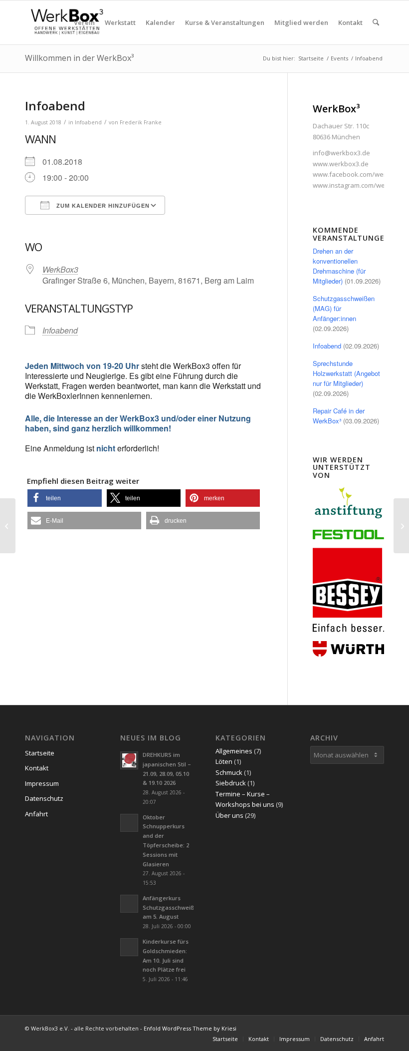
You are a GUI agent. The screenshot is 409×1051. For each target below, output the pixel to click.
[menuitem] (84, 22)
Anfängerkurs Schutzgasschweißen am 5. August (172, 907)
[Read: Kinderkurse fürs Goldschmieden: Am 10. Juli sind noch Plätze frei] (129, 947)
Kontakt (36, 767)
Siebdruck (230, 782)
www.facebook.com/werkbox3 (359, 174)
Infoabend (88, 122)
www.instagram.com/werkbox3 (359, 185)
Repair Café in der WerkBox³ (339, 415)
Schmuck (228, 772)
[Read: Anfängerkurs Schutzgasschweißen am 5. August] (129, 904)
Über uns (229, 815)
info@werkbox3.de (341, 152)
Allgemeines (233, 750)
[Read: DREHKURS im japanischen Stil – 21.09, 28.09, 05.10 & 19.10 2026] (129, 760)
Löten (223, 761)
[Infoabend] (7, 525)
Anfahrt (36, 813)
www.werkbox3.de (341, 163)
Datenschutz (44, 798)
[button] (64, 498)
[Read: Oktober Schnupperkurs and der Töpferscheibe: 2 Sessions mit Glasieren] (129, 823)
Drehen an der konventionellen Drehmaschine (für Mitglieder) (339, 266)
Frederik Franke (141, 122)
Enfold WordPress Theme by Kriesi (190, 1028)
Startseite (39, 752)
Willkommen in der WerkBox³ (79, 57)
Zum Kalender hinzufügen (102, 206)
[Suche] (376, 22)
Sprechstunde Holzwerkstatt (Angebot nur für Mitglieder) (346, 373)
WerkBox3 (60, 269)
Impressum (42, 783)
